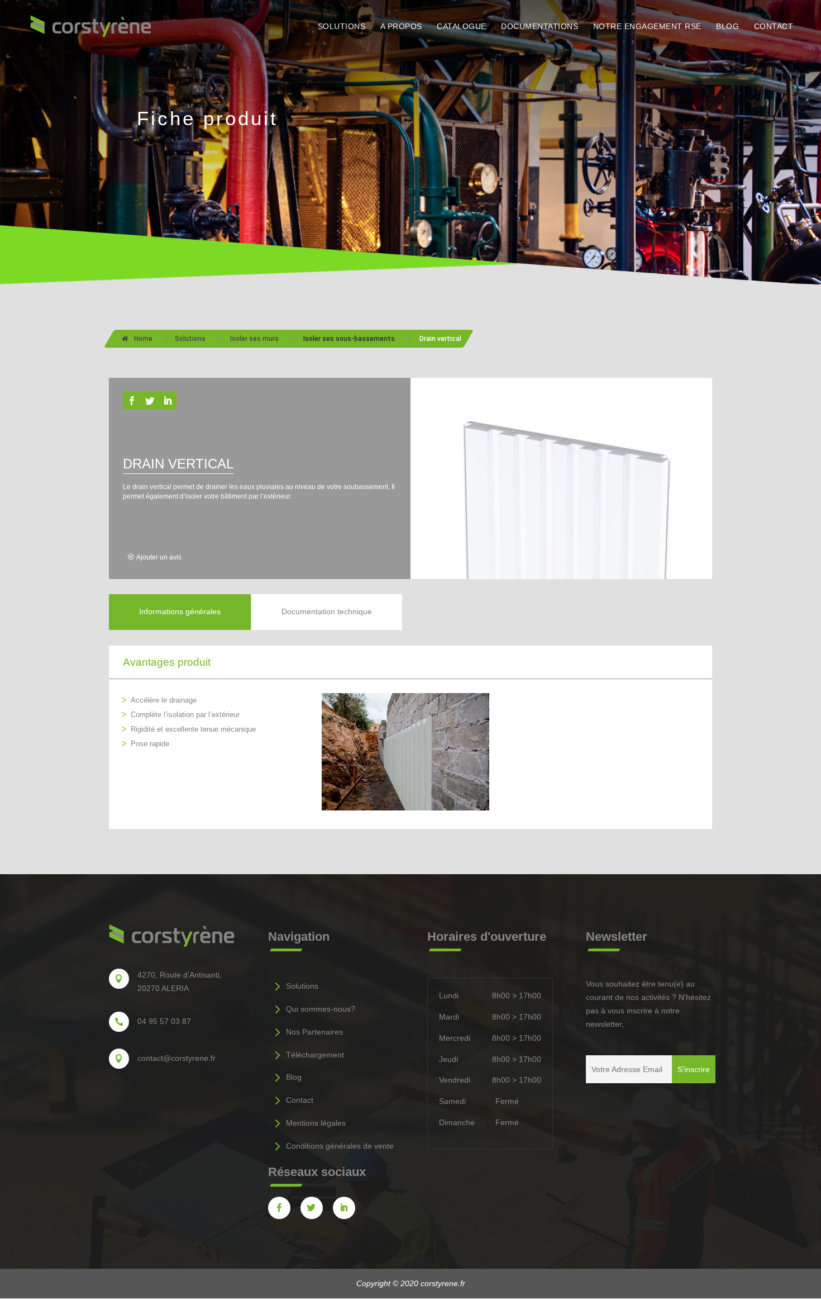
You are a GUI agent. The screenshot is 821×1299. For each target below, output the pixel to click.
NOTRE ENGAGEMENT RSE (647, 26)
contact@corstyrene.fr (176, 1058)
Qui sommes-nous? (320, 1008)
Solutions (190, 339)
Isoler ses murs (254, 339)
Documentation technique (326, 611)
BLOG (727, 26)
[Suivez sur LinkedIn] (167, 401)
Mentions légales (316, 1122)
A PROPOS (401, 26)
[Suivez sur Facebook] (132, 401)
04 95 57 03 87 (164, 1021)
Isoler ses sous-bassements (349, 339)
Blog (294, 1077)
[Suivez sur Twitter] (150, 401)
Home (143, 339)
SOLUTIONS (342, 26)
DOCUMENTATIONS (539, 26)
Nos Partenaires (314, 1031)
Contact (299, 1100)
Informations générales (180, 611)
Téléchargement (315, 1054)
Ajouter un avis (159, 557)
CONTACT (774, 26)
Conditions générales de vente (340, 1145)
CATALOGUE (461, 26)
